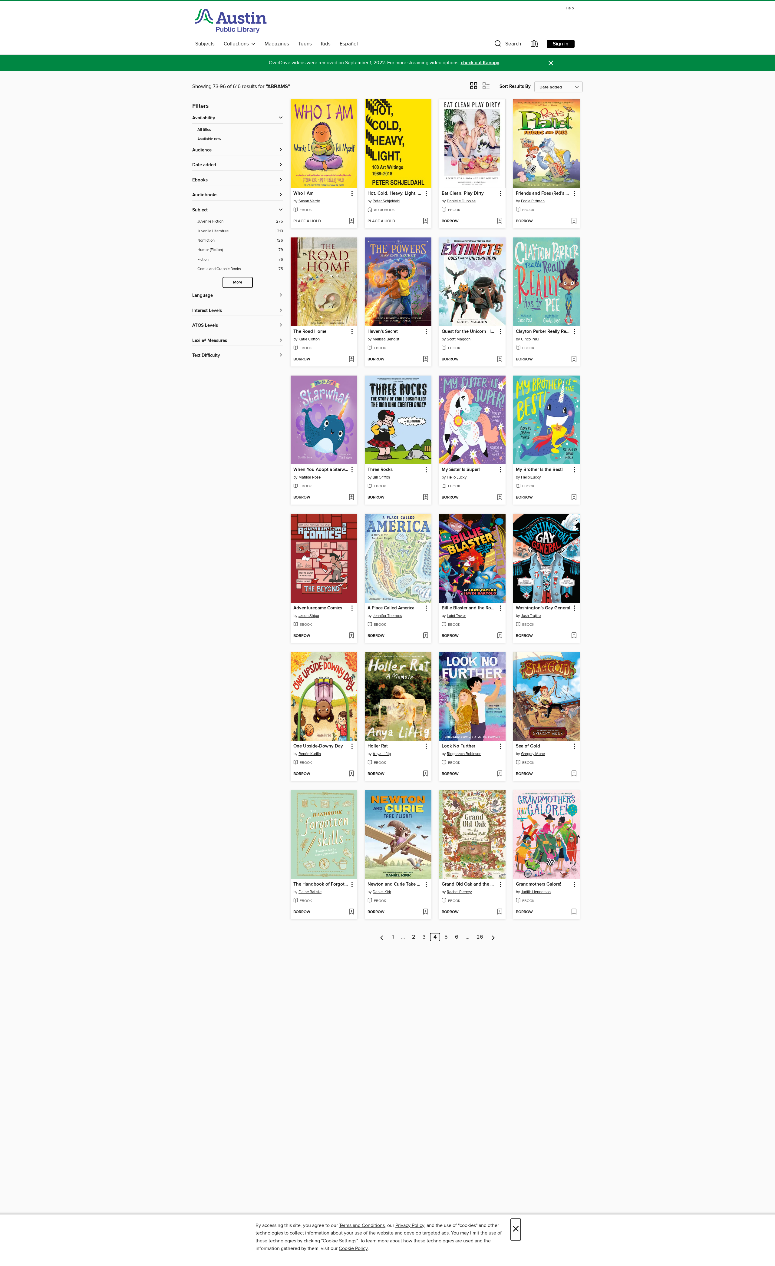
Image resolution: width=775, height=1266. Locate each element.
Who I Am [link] (303, 193)
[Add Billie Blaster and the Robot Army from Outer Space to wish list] (499, 636)
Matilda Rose (309, 477)
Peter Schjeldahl (386, 201)
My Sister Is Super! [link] (461, 469)
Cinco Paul (530, 339)
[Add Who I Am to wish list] (351, 221)
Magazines (277, 44)
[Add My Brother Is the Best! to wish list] (574, 498)
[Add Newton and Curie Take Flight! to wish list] (425, 912)
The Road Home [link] (309, 331)
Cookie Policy (353, 1248)
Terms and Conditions (362, 1225)
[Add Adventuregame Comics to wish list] (351, 636)
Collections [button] (237, 44)
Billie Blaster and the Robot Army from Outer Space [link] (469, 608)
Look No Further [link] (458, 746)
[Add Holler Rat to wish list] (425, 774)
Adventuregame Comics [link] (317, 608)
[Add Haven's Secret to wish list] (425, 359)
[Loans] (535, 45)
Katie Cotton (309, 339)
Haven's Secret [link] (383, 331)
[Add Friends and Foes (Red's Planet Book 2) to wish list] (574, 221)
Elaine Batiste (310, 892)
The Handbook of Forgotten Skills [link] (321, 884)
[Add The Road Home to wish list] (351, 359)
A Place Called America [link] (391, 608)
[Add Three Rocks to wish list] (425, 498)
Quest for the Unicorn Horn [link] (469, 331)
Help (570, 8)
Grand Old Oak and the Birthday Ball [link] (469, 884)
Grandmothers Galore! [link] (538, 884)
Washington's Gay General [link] (543, 608)
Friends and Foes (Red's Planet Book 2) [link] (543, 193)
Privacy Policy (409, 1225)
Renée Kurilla (309, 753)
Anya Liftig (382, 753)
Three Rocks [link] (380, 469)
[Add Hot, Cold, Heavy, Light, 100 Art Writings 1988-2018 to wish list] (425, 221)
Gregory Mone (533, 753)
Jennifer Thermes (387, 615)
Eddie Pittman (533, 201)
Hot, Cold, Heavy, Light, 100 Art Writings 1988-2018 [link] (395, 193)
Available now (209, 139)
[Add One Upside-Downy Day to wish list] (351, 774)
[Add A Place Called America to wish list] (425, 636)
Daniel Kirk (382, 892)
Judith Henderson (536, 892)
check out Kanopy (480, 63)
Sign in (561, 44)
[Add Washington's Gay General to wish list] (574, 636)
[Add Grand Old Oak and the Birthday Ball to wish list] (499, 912)
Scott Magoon (458, 339)
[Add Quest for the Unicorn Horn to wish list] (499, 359)
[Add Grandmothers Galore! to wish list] (574, 912)
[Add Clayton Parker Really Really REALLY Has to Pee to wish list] (574, 359)
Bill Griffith (381, 477)
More (237, 282)
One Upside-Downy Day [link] (318, 746)
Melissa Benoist (386, 339)
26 (480, 937)
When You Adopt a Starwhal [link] (321, 469)
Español (349, 44)
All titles (204, 129)
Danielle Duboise (461, 201)
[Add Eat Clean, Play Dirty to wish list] (499, 221)
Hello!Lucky (457, 477)
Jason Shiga (308, 615)
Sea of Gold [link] (528, 746)
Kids (326, 44)
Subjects (205, 44)
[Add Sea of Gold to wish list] (574, 774)
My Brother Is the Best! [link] (539, 469)
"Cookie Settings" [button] (339, 1241)
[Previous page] (382, 937)
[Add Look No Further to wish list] (499, 774)
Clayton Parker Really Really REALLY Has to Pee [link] (543, 331)
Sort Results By (515, 86)
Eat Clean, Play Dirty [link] (463, 193)
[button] (507, 45)
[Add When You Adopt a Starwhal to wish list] (351, 498)
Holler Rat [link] (378, 746)
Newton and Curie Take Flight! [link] (395, 884)
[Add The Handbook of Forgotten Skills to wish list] (351, 912)
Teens (305, 44)
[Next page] (493, 937)
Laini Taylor (456, 615)
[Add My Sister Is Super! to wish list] (499, 498)
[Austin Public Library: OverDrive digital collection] (231, 21)
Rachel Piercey (459, 892)
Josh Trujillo (531, 615)
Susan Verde (309, 201)
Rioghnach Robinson (464, 753)
